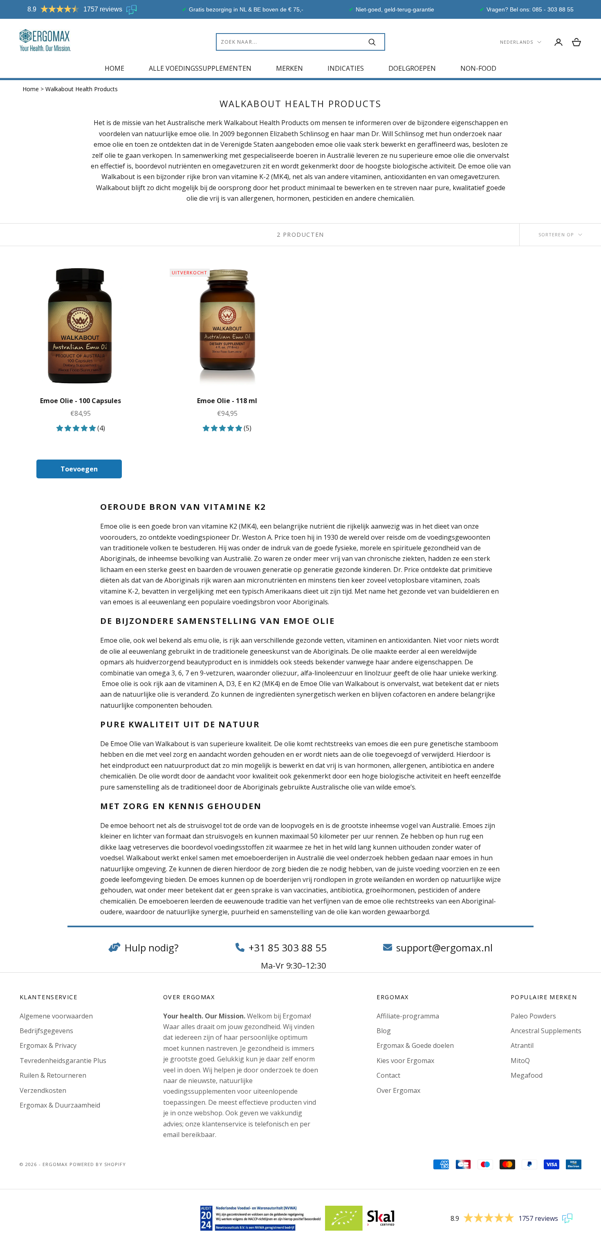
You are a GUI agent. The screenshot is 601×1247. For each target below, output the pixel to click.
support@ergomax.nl (444, 947)
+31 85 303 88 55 (288, 947)
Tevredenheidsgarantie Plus (63, 1060)
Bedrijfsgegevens (46, 1030)
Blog (384, 1030)
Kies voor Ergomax (405, 1060)
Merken (289, 68)
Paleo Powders (533, 1016)
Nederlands (516, 42)
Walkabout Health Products (81, 89)
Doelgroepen (412, 68)
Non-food (478, 68)
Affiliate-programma (408, 1016)
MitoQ (520, 1060)
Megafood (527, 1075)
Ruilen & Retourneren (53, 1075)
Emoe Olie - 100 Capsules (80, 400)
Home (114, 68)
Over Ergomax (398, 1090)
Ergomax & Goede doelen (415, 1045)
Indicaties (345, 68)
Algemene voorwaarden (56, 1016)
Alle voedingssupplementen (200, 68)
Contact (388, 1075)
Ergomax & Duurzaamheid (60, 1105)
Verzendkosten (43, 1090)
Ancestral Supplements (546, 1030)
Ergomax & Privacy (48, 1045)
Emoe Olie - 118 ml (227, 400)
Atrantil (522, 1045)
